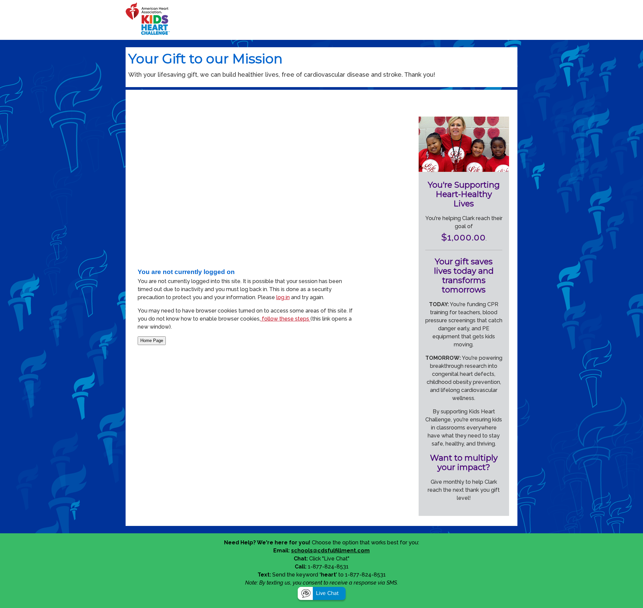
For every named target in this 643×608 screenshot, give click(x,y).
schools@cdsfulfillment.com (330, 550)
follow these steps (285, 319)
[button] (321, 594)
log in (283, 297)
